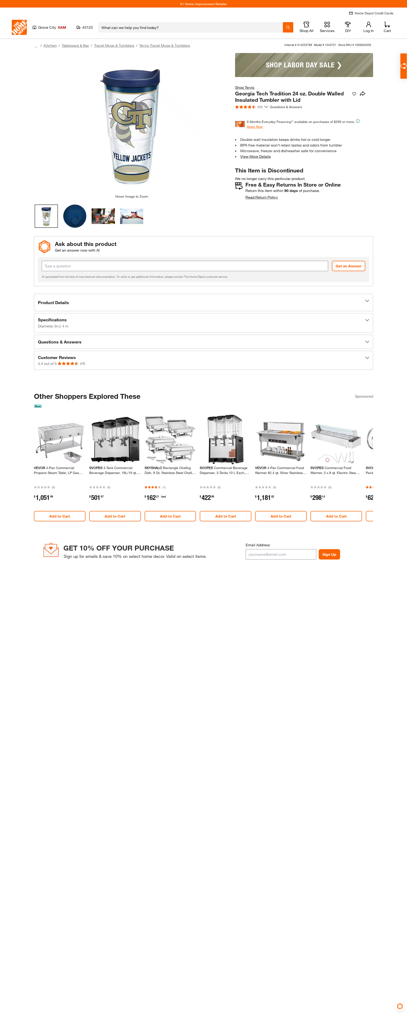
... (36, 46)
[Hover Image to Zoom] (131, 123)
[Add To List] (354, 94)
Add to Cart (59, 516)
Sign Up (329, 554)
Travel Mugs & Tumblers (114, 45)
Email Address (258, 545)
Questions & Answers (286, 107)
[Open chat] (403, 66)
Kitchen (50, 45)
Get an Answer (349, 266)
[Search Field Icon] (288, 27)
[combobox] (191, 27)
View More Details (255, 156)
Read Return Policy (261, 197)
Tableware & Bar (75, 45)
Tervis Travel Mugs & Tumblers (164, 45)
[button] (203, 302)
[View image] (46, 216)
